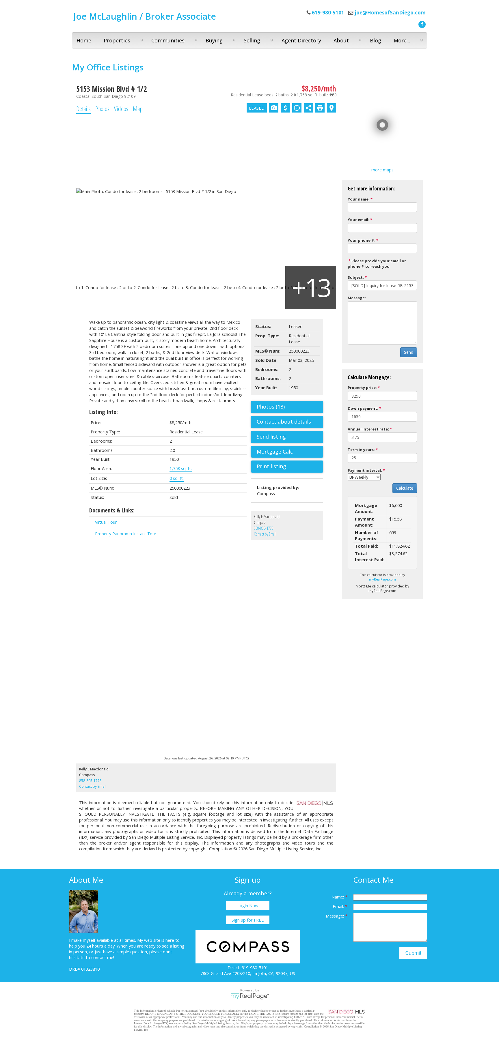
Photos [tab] (102, 108)
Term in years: (361, 449)
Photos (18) (271, 406)
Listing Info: (103, 412)
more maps (382, 170)
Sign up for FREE (248, 920)
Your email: (358, 219)
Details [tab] (83, 108)
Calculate (404, 488)
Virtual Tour (106, 522)
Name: (338, 897)
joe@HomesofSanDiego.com (390, 12)
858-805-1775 (263, 528)
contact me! (102, 957)
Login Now (247, 905)
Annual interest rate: (368, 429)
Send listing (271, 436)
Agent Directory (301, 40)
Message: (357, 297)
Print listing (271, 466)
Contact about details (284, 421)
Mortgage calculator (290, 452)
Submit (413, 953)
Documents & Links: (112, 510)
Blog (375, 40)
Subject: (356, 277)
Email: (339, 906)
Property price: (362, 387)
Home (84, 40)
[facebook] (421, 24)
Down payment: (363, 408)
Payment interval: (365, 470)
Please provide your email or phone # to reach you (377, 263)
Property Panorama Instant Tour (125, 533)
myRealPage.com (382, 579)
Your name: (359, 199)
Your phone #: (361, 240)
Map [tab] (138, 108)
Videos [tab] (121, 108)
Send (408, 352)
